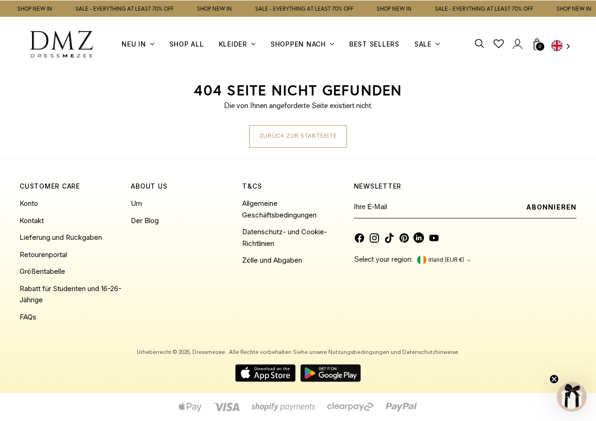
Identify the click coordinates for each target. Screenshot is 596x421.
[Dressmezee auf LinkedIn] (419, 238)
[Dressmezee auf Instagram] (374, 238)
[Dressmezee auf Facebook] (359, 238)
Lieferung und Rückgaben (61, 237)
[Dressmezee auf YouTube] (434, 238)
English (563, 46)
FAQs (28, 316)
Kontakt (32, 220)
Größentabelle (42, 271)
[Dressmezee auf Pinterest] (404, 238)
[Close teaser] (554, 379)
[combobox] (563, 46)
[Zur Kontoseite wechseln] (517, 44)
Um (136, 203)
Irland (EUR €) (446, 260)
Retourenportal (43, 254)
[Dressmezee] (61, 44)
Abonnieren (551, 207)
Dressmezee (209, 352)
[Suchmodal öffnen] (480, 44)
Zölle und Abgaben (272, 260)
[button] (572, 397)
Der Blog (145, 220)
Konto (29, 203)
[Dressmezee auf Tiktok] (389, 238)
